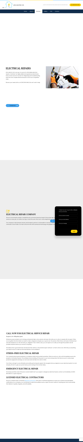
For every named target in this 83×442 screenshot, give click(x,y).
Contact (57, 11)
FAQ (51, 11)
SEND (74, 231)
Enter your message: (63, 223)
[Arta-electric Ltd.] (7, 4)
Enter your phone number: (64, 215)
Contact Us (12, 105)
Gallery (45, 11)
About (31, 11)
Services (38, 11)
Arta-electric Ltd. (18, 5)
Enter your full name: (63, 211)
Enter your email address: (64, 219)
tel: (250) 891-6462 (75, 4)
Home (25, 11)
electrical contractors (30, 380)
